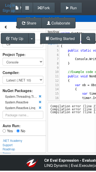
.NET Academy (12, 140)
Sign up (9, 10)
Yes (9, 130)
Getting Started (62, 38)
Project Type (13, 54)
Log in (10, 5)
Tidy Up (16, 38)
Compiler (10, 72)
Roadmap (9, 149)
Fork (45, 7)
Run (73, 7)
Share (31, 23)
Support (8, 145)
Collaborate (60, 23)
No (22, 130)
